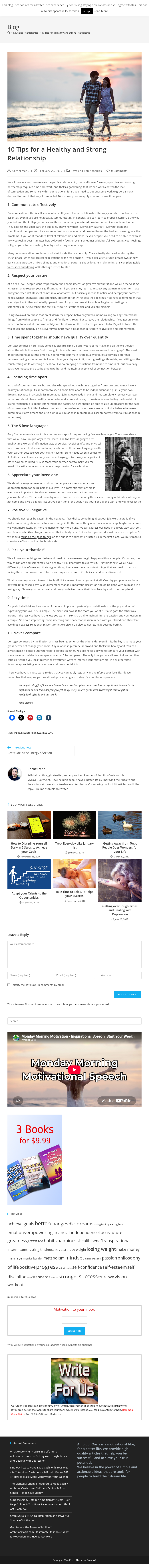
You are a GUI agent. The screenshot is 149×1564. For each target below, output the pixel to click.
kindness (47, 1249)
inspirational (118, 1241)
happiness (68, 1241)
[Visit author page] (14, 773)
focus (104, 1232)
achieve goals (20, 1224)
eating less (116, 1224)
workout (15, 1285)
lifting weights (61, 1250)
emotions (16, 1232)
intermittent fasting (23, 1249)
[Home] (8, 32)
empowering (39, 1232)
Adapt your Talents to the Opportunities (29, 895)
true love (47, 732)
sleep (29, 1277)
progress (36, 732)
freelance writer (58, 789)
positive (27, 1267)
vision (121, 1276)
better (42, 1223)
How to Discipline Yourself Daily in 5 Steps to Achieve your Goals (29, 847)
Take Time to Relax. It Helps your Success (74, 894)
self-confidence (87, 1267)
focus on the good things (36, 537)
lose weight (77, 1249)
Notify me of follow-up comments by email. (39, 985)
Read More (101, 11)
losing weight (101, 1249)
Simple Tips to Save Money (26, 1492)
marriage (14, 1258)
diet (72, 1224)
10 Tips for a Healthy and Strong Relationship (66, 32)
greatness (17, 1241)
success (88, 1276)
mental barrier (33, 1258)
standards (41, 1276)
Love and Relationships (86, 171)
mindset (74, 1257)
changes (59, 1223)
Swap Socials (18, 1516)
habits (16, 732)
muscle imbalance (93, 1258)
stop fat (54, 1277)
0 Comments (119, 171)
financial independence (76, 1232)
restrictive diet (65, 1268)
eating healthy (101, 1224)
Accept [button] (87, 11)
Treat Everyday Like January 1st (74, 845)
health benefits (92, 1240)
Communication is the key (23, 213)
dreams (85, 1223)
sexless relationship (33, 624)
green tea (35, 1240)
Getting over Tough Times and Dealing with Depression (120, 910)
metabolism (54, 1258)
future (116, 1232)
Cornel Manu (20, 171)
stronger (68, 1276)
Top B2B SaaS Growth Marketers (43, 1414)
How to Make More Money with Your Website (41, 1476)
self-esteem (114, 1267)
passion (25, 732)
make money (128, 1249)
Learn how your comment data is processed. (83, 1004)
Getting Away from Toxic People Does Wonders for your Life (120, 847)
